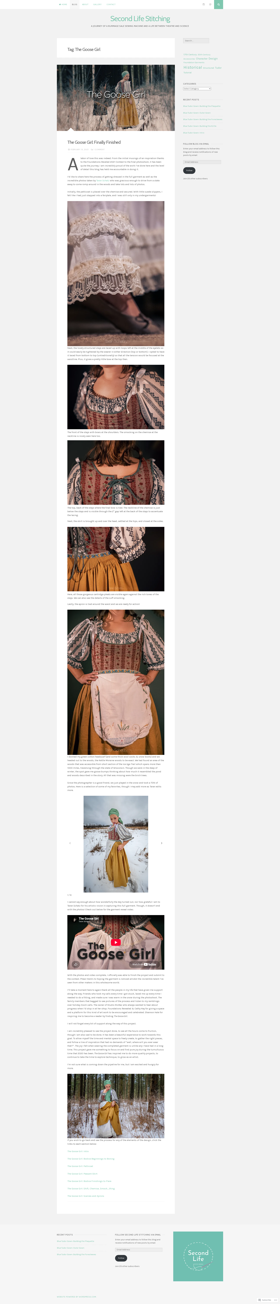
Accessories (189, 59)
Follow (189, 170)
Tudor (218, 67)
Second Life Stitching (140, 18)
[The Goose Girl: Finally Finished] (116, 98)
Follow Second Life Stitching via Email (138, 1234)
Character (202, 58)
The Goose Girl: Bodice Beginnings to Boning (90, 1158)
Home (64, 4)
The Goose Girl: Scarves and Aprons (85, 1196)
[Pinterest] (210, 4)
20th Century (204, 54)
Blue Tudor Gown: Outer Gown (197, 113)
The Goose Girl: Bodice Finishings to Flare (89, 1181)
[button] (162, 843)
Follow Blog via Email (196, 144)
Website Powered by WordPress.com (76, 1297)
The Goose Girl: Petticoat (80, 1166)
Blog (74, 4)
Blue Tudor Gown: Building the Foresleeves (202, 119)
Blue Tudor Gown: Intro (193, 133)
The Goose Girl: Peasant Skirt (82, 1173)
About (85, 4)
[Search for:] (196, 40)
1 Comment (99, 149)
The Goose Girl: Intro (78, 1151)
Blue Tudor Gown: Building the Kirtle (199, 126)
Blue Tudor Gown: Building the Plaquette (201, 106)
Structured (208, 68)
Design (213, 58)
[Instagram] (204, 4)
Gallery (97, 4)
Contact (111, 4)
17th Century (190, 54)
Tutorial (187, 72)
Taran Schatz (102, 180)
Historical (192, 67)
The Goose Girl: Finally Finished (94, 142)
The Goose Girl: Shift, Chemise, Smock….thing (91, 1188)
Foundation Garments (193, 62)
